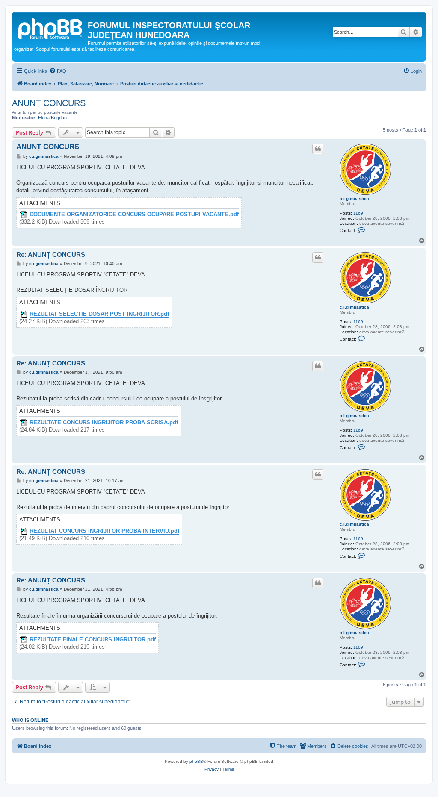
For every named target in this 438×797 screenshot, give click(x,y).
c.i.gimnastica (354, 198)
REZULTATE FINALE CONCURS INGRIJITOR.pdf (93, 640)
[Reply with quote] (317, 149)
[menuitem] (57, 71)
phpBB (196, 761)
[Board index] (51, 27)
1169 (358, 213)
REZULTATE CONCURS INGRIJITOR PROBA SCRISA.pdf (104, 423)
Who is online (30, 720)
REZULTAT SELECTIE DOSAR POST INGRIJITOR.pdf (99, 314)
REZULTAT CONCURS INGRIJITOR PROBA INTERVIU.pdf (104, 531)
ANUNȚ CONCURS (49, 103)
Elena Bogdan (52, 117)
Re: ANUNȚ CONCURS (50, 254)
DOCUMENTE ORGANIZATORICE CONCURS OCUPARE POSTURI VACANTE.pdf (134, 215)
